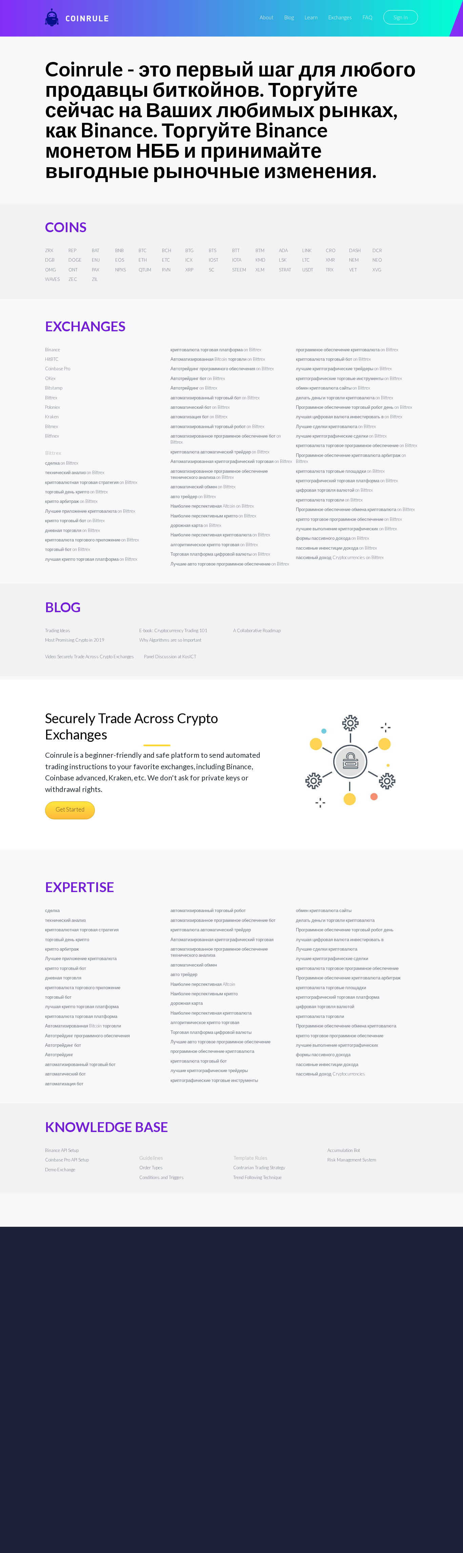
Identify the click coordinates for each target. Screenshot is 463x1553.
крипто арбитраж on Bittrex (71, 501)
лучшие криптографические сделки (332, 958)
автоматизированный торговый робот (208, 910)
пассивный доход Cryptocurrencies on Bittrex (340, 557)
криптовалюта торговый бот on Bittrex (333, 359)
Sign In (401, 17)
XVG (377, 269)
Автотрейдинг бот (63, 1045)
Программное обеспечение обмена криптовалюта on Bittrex (355, 509)
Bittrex (51, 397)
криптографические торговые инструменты (214, 1080)
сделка (52, 910)
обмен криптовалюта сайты (323, 910)
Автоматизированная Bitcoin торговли (83, 1025)
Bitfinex (52, 436)
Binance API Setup (62, 1150)
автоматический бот (65, 1074)
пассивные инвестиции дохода (327, 1064)
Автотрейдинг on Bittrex (193, 388)
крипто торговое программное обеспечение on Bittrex (349, 519)
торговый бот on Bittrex (67, 549)
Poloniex (52, 407)
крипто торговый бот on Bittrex (75, 520)
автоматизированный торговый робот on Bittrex (217, 426)
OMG (50, 269)
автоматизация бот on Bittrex (198, 416)
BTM (260, 250)
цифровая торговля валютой (325, 1006)
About (267, 17)
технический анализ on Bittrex (74, 472)
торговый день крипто (67, 939)
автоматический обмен (193, 965)
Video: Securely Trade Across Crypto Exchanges (89, 656)
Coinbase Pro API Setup (67, 1159)
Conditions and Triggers (161, 1177)
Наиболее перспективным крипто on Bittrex (213, 515)
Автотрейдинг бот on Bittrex (197, 378)
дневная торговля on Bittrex (72, 530)
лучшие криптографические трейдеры (209, 1070)
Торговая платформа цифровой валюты (210, 1032)
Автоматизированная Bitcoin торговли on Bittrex (217, 359)
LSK (282, 260)
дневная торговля (63, 977)
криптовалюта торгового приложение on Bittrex (92, 539)
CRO (331, 250)
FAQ (368, 17)
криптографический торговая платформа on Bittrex (347, 480)
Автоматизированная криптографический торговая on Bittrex (231, 461)
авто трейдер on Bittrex (193, 496)
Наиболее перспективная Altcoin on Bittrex (212, 506)
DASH (355, 250)
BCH (166, 250)
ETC (166, 260)
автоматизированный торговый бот (80, 1064)
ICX (189, 260)
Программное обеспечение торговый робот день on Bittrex (354, 407)
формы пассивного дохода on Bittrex (332, 538)
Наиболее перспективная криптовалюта (210, 1013)
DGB (50, 260)
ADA (283, 250)
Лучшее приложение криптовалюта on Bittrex (90, 511)
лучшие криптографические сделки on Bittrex (341, 436)
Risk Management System (351, 1159)
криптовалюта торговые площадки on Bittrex (340, 471)
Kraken (52, 416)
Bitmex (51, 426)
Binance (52, 349)
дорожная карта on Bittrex (195, 525)
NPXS (120, 269)
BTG (189, 250)
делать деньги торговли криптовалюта (335, 920)
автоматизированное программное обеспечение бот (223, 920)
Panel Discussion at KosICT (170, 656)
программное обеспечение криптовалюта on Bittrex (347, 349)
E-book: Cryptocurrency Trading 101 (173, 630)
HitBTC (52, 359)
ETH (143, 260)
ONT (73, 269)
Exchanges (340, 17)
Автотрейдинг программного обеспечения (87, 1035)
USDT (307, 269)
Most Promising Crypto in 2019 (74, 640)
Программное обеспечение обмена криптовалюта (346, 1025)
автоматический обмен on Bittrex (203, 486)
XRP (189, 269)
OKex (50, 378)
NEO (377, 260)
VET (353, 269)
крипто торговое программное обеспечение (339, 1035)
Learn (311, 17)
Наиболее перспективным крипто (204, 993)
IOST (213, 260)
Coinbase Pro (57, 368)
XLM (260, 269)
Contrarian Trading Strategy (259, 1167)
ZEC (72, 279)
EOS (119, 260)
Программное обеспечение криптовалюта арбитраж (348, 977)
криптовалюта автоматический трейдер (210, 929)
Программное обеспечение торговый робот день (345, 929)
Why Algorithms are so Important (170, 640)
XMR (330, 260)
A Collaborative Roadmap (257, 630)
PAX (95, 269)
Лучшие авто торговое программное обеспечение (220, 1041)
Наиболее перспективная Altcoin (202, 984)
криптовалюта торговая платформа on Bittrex (215, 349)
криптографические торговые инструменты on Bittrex (349, 378)
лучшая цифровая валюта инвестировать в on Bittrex (349, 416)
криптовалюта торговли (320, 1016)
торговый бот (58, 997)
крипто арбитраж (62, 949)
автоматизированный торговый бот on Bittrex (215, 397)
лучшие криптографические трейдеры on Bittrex (344, 368)
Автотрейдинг (59, 1054)
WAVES (52, 279)
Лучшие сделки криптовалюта (326, 949)
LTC (306, 260)
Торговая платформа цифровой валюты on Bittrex (220, 554)
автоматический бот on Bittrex (200, 407)
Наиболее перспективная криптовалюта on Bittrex (220, 534)
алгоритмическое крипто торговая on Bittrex (214, 544)
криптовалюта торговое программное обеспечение (347, 968)
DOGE (75, 260)
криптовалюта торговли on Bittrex (329, 500)
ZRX (49, 250)
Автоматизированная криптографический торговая (222, 939)
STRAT (285, 269)
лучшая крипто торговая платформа (82, 1006)
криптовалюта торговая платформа (81, 1016)
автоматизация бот (64, 1083)
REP (72, 250)
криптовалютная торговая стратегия (82, 929)
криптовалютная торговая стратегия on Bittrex (91, 482)
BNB (119, 250)
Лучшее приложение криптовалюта (81, 958)
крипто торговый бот (65, 968)
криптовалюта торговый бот (198, 1061)
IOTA (236, 260)
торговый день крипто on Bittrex (76, 491)
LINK (306, 250)
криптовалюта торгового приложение (82, 987)
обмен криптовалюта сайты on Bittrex (333, 388)
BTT (236, 250)
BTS (212, 250)
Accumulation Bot (343, 1150)
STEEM (239, 269)
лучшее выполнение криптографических (337, 1045)
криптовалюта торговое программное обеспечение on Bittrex (356, 445)
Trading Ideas (57, 630)
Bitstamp (53, 388)
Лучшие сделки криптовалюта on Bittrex (336, 426)
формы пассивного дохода (323, 1054)
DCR (377, 250)
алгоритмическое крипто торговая (204, 1022)
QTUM (145, 269)
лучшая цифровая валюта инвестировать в (340, 939)
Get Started (70, 809)
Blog (289, 17)
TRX (330, 269)
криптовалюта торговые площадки (331, 987)
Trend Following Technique (257, 1177)
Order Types (151, 1167)
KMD (260, 260)
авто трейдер (183, 974)
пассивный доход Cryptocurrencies (330, 1074)
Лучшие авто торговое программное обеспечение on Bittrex (229, 564)
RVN (166, 269)
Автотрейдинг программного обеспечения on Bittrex (222, 368)
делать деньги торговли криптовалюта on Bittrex (344, 397)
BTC (143, 250)
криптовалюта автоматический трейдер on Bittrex (219, 451)
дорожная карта (186, 1003)
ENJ (96, 260)
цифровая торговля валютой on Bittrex (334, 490)
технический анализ (65, 920)
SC (212, 269)
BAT (95, 250)
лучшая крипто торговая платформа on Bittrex (91, 559)
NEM (354, 260)
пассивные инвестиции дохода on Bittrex (336, 548)
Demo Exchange (60, 1169)
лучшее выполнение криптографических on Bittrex (346, 528)
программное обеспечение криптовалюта (212, 1051)
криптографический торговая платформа (337, 997)
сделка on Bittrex (61, 463)
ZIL (95, 279)
